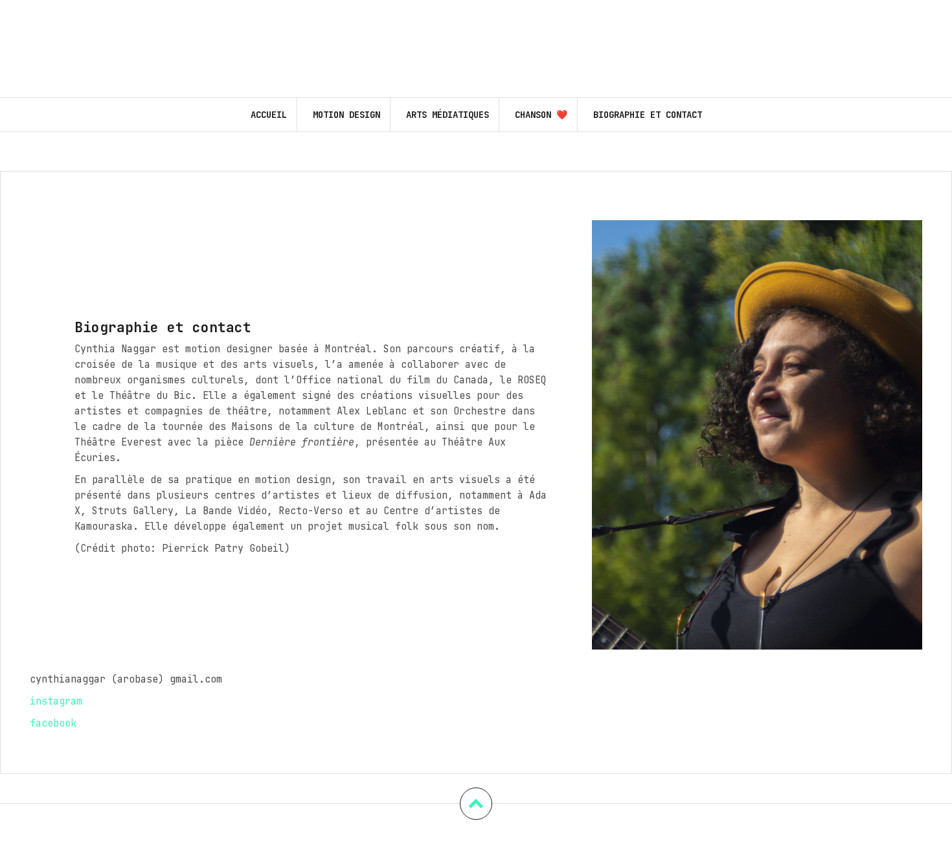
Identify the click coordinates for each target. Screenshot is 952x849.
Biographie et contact (647, 114)
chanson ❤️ (541, 114)
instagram (56, 701)
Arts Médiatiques (447, 114)
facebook (53, 723)
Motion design (346, 114)
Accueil (269, 114)
